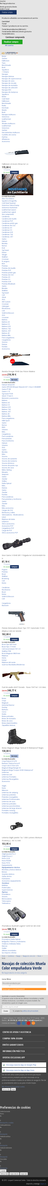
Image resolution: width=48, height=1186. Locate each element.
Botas (4, 698)
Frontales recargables (10, 813)
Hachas (5, 137)
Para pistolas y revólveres (11, 499)
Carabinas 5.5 (7, 230)
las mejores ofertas (9, 953)
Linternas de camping (10, 792)
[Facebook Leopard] (19, 1023)
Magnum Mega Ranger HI (11, 768)
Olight (4, 786)
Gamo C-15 (6, 391)
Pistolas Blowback (8, 284)
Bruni (4, 574)
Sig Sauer (5, 250)
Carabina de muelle (9, 219)
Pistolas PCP (6, 270)
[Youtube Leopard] (28, 1023)
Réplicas (5, 655)
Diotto (4, 714)
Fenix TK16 (6, 863)
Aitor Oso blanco (8, 198)
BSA (3, 263)
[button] (6, 1122)
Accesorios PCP (7, 526)
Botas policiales (8, 716)
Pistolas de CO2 (8, 275)
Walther (5, 257)
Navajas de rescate (9, 83)
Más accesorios (8, 508)
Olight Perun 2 (7, 856)
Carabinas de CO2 (8, 225)
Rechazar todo (6, 1089)
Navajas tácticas (8, 76)
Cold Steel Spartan (9, 203)
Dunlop (4, 707)
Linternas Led (7, 774)
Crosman (5, 259)
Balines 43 (5, 333)
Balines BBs (6, 335)
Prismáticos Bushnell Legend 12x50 (21, 926)
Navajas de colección (10, 87)
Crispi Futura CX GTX (9, 761)
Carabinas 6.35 (7, 232)
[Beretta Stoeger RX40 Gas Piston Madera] (24, 360)
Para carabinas (7, 436)
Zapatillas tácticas (8, 725)
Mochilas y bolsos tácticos (11, 869)
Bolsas (4, 872)
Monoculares (7, 899)
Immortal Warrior (8, 705)
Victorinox (5, 117)
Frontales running (8, 810)
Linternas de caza (8, 801)
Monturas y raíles (8, 512)
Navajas (5, 74)
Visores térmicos (8, 463)
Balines (4, 320)
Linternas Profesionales (11, 799)
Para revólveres (8, 441)
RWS (3, 427)
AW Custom (6, 302)
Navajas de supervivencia (11, 78)
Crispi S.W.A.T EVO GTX (10, 765)
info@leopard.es (35, 1020)
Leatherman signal (9, 212)
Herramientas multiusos (11, 132)
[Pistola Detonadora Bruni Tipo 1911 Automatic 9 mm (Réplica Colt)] (24, 616)
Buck (3, 67)
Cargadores (6, 340)
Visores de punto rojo (10, 465)
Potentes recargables (10, 797)
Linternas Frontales (9, 777)
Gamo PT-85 (6, 389)
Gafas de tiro (7, 876)
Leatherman (6, 119)
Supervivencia (7, 890)
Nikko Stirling (6, 470)
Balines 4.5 (6, 322)
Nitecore (5, 790)
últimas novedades (9, 950)
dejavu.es (43, 1183)
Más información (7, 1086)
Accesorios (6, 141)
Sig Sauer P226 (7, 394)
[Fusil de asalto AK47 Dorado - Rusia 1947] (24, 676)
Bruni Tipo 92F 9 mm (9, 644)
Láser (4, 517)
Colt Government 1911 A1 (11, 649)
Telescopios (6, 901)
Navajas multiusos (9, 114)
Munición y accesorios (10, 398)
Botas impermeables (9, 723)
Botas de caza (7, 721)
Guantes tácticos (8, 874)
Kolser (4, 660)
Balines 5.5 (6, 324)
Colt (3, 295)
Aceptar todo (24, 1174)
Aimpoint (5, 474)
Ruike (4, 105)
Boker (4, 56)
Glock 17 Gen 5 (7, 396)
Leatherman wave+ (9, 210)
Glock (4, 297)
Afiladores (6, 139)
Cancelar (3, 1171)
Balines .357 (6, 331)
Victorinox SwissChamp (10, 205)
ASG (3, 299)
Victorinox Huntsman (9, 207)
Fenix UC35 (6, 858)
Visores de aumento (9, 459)
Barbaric (5, 709)
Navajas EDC (6, 90)
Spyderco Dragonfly (9, 201)
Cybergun (5, 306)
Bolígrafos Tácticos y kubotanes (14, 941)
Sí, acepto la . (25, 1011)
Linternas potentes (9, 795)
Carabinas (6, 216)
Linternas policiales (9, 804)
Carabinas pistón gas (10, 223)
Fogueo (4, 569)
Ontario (6, 72)
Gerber (4, 58)
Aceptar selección (14, 1174)
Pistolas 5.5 (6, 279)
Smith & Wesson (8, 313)
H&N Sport (6, 420)
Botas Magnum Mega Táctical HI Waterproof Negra (22, 748)
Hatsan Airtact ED (8, 385)
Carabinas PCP (7, 221)
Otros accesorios (8, 524)
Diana (4, 252)
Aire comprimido (8, 214)
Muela (4, 110)
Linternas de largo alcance (12, 808)
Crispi (4, 700)
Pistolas (5, 266)
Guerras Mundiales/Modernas (13, 664)
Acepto (13, 1089)
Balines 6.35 (6, 326)
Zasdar (4, 479)
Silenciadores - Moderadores (13, 515)
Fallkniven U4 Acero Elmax (15, 164)
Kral (3, 248)
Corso (4, 712)
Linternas (5, 772)
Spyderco (5, 70)
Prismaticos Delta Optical (11, 939)
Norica (4, 246)
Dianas (4, 344)
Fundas (4, 346)
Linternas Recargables (10, 779)
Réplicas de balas (8, 519)
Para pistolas (7, 438)
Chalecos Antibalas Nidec (11, 944)
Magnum (5, 703)
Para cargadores (8, 337)
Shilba (4, 481)
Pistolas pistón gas (9, 272)
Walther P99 (6, 651)
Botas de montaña (9, 718)
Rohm (4, 583)
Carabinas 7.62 (7, 234)
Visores (5, 342)
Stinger (4, 254)
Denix (4, 658)
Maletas (5, 885)
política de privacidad (30, 1011)
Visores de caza (8, 468)
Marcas (4, 946)
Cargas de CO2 (7, 510)
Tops (4, 63)
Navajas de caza (8, 81)
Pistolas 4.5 (6, 277)
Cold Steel (5, 99)
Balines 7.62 (6, 328)
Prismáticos (6, 894)
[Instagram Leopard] (23, 1023)
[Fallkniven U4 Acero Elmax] (24, 152)
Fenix (4, 788)
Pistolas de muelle (9, 268)
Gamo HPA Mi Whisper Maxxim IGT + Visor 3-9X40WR (21, 387)
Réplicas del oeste (9, 662)
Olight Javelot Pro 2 (9, 854)
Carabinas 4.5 (7, 228)
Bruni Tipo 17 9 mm (9, 647)
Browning (5, 578)
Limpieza (5, 521)
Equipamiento (7, 865)
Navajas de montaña (9, 85)
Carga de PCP (7, 530)
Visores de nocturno (9, 461)
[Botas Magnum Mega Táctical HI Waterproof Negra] (24, 736)
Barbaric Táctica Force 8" (11, 763)
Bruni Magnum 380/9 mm (11, 653)
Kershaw (5, 108)
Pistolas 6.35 (6, 281)
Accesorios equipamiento (11, 881)
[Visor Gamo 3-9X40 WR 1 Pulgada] (24, 544)
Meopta (5, 472)
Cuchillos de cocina (9, 135)
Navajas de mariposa (10, 92)
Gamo (4, 239)
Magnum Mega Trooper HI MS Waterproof (17, 770)
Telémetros (6, 903)
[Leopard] (9, 53)
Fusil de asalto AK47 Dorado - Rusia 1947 (24, 687)
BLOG (33, 1023)
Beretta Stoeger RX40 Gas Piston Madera (18, 371)
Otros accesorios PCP (10, 533)
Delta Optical (6, 483)
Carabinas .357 (7, 237)
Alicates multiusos (8, 123)
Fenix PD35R (6, 861)
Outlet (4, 948)
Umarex (5, 429)
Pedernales (6, 887)
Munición (5, 605)
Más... (4, 432)
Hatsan (4, 241)
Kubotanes (6, 878)
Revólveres (6, 308)
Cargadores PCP (8, 528)
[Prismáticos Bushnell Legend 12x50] (24, 914)
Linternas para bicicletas (11, 806)
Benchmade (6, 65)
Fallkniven (5, 61)
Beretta (4, 243)
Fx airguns (5, 261)
